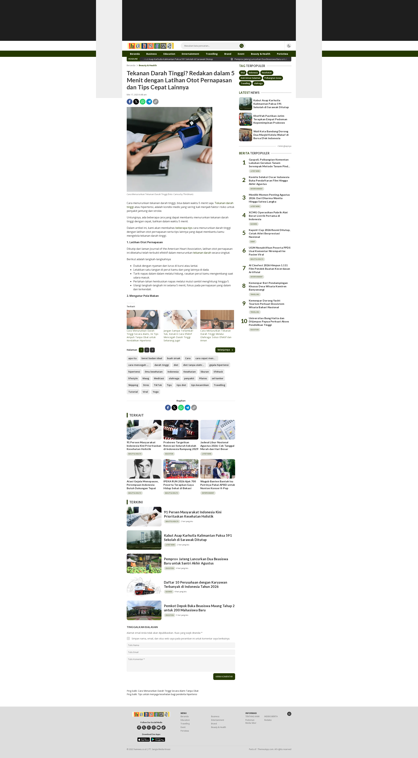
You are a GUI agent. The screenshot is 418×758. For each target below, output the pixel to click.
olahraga (174, 378)
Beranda (131, 65)
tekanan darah (202, 252)
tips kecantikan (200, 385)
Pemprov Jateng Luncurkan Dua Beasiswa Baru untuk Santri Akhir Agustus (196, 561)
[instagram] (154, 727)
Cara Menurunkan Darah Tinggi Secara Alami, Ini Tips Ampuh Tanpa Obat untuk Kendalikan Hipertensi (143, 335)
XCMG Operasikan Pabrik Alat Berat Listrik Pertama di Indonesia (268, 216)
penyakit (189, 378)
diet (176, 365)
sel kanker (217, 378)
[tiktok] (163, 727)
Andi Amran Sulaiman (250, 78)
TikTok (158, 385)
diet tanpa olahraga (194, 365)
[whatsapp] (149, 727)
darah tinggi (161, 365)
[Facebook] (129, 102)
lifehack (218, 371)
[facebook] (139, 727)
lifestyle (133, 378)
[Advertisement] (209, 23)
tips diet (181, 385)
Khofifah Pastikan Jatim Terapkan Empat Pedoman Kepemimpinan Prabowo (270, 119)
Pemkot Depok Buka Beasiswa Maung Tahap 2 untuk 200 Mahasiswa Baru (199, 608)
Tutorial (133, 391)
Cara (188, 358)
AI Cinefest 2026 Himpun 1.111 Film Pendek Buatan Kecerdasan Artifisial (269, 269)
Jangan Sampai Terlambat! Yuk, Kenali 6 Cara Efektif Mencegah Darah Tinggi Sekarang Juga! (178, 335)
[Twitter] (136, 102)
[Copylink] (156, 102)
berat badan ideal (152, 358)
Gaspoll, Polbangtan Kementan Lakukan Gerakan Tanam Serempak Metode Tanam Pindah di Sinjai (270, 164)
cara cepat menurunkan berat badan (206, 358)
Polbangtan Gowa (273, 78)
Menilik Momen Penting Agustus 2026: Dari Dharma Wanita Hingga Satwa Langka (269, 198)
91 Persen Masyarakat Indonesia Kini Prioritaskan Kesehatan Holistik (144, 446)
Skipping (133, 385)
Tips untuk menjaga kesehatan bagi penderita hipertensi (167, 694)
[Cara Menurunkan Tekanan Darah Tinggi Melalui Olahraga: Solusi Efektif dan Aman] (217, 319)
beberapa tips (184, 228)
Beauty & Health (148, 65)
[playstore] (158, 740)
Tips (169, 385)
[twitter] (144, 727)
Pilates (203, 378)
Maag (146, 378)
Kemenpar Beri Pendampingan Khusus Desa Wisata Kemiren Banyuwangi (268, 286)
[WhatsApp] (142, 102)
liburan (205, 371)
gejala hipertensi (219, 365)
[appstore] (143, 740)
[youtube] (159, 727)
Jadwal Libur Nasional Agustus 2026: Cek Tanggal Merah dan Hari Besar (217, 446)
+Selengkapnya (284, 146)
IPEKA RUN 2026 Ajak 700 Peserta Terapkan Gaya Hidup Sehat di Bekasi (179, 485)
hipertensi (134, 371)
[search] (242, 46)
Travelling (219, 385)
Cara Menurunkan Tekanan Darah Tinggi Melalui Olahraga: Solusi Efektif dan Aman (215, 335)
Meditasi (159, 378)
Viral (145, 391)
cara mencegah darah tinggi (139, 365)
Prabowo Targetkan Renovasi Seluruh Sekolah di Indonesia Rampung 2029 (180, 446)
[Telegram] (149, 102)
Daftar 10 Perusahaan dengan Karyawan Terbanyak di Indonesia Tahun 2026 (195, 584)
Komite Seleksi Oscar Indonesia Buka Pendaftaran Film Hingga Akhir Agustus (269, 180)
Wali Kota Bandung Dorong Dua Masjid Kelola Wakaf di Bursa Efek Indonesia (271, 135)
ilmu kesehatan (154, 371)
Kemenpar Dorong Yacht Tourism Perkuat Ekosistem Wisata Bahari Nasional (266, 304)
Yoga (156, 391)
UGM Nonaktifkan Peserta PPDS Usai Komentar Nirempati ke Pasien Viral (269, 251)
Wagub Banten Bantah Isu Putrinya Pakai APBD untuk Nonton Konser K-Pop (217, 485)
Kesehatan (190, 371)
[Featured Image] (169, 149)
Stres (146, 385)
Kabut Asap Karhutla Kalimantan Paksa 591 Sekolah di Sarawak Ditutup (198, 537)
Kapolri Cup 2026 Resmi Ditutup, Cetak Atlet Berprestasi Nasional (269, 233)
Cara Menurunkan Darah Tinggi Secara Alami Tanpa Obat (168, 690)
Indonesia (173, 371)
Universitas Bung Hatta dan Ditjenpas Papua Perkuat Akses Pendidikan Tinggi (269, 321)
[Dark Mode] (288, 45)
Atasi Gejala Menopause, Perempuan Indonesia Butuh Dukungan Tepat (143, 485)
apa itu (132, 358)
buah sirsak (173, 358)
